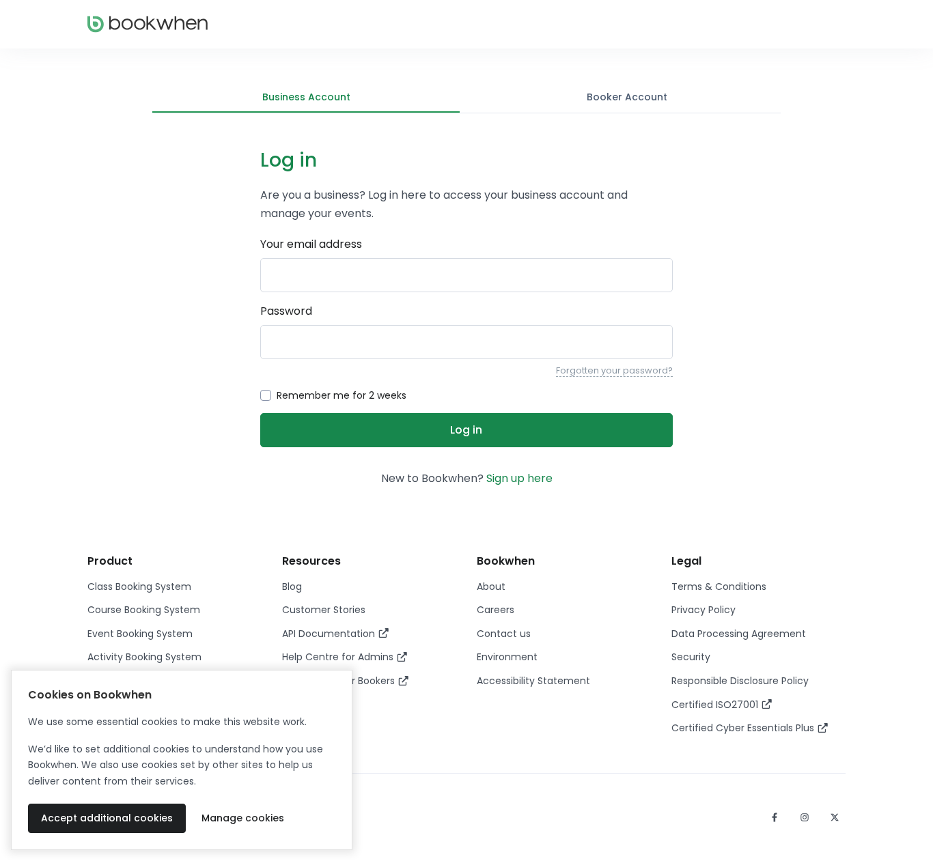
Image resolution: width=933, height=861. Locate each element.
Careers (495, 610)
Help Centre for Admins (339, 657)
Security (690, 657)
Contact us (504, 633)
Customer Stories (323, 610)
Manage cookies (242, 818)
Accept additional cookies (107, 818)
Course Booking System (143, 610)
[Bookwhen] (147, 24)
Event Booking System (140, 633)
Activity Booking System (144, 657)
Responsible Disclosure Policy (740, 681)
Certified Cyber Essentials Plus (744, 728)
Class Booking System (139, 586)
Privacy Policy (703, 610)
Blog (292, 586)
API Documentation (330, 633)
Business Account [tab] (306, 97)
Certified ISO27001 (716, 704)
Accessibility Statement (533, 681)
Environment (507, 657)
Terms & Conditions (718, 586)
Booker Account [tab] (627, 97)
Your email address (311, 244)
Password (286, 311)
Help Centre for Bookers (340, 681)
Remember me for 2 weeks (341, 395)
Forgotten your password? (614, 370)
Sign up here (519, 478)
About (491, 586)
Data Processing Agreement (738, 633)
